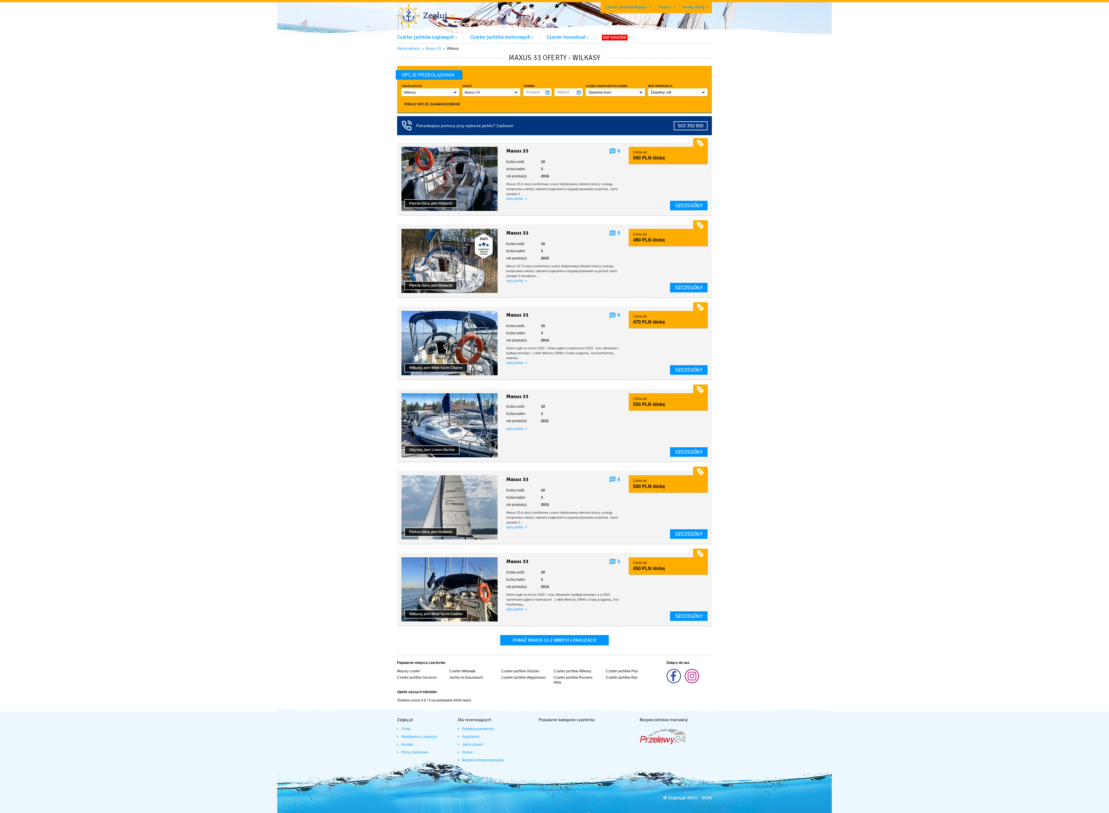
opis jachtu (515, 199)
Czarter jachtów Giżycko (520, 671)
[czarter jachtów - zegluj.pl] (426, 16)
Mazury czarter (408, 671)
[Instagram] (692, 682)
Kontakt (407, 745)
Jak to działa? (473, 745)
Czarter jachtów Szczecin (417, 677)
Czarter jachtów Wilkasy (572, 671)
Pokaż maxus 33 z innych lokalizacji (554, 640)
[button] (430, 92)
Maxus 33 (433, 49)
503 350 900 (691, 125)
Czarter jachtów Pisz (622, 671)
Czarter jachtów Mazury (626, 7)
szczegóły (688, 205)
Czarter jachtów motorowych (500, 37)
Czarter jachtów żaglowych (425, 37)
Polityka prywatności (478, 729)
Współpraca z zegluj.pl (419, 737)
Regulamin (470, 737)
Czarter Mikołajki (462, 671)
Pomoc (664, 7)
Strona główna (408, 49)
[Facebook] (674, 682)
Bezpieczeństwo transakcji (483, 760)
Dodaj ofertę (693, 7)
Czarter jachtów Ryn (622, 677)
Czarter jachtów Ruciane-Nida (573, 679)
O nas (406, 729)
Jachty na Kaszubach (466, 677)
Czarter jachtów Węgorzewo (523, 677)
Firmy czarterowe (414, 752)
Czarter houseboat (566, 37)
